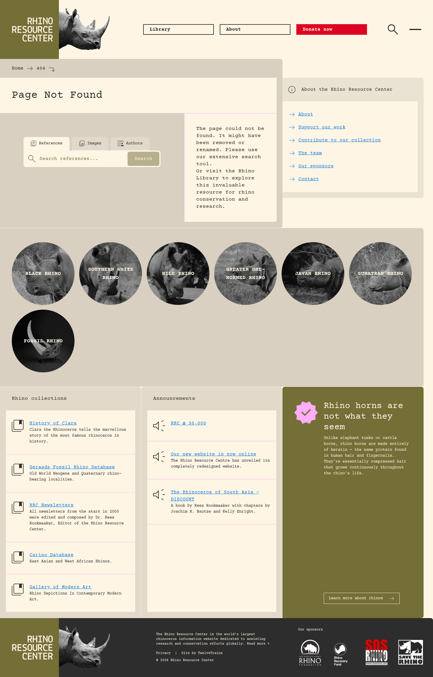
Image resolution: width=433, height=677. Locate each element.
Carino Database (51, 555)
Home (18, 68)
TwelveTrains (210, 653)
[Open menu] (415, 29)
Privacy (163, 653)
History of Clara (53, 423)
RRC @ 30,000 (188, 423)
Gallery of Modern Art (60, 587)
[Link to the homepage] (59, 29)
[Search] (393, 29)
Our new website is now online (213, 454)
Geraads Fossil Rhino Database (72, 467)
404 (41, 68)
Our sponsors (310, 630)
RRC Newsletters (51, 505)
